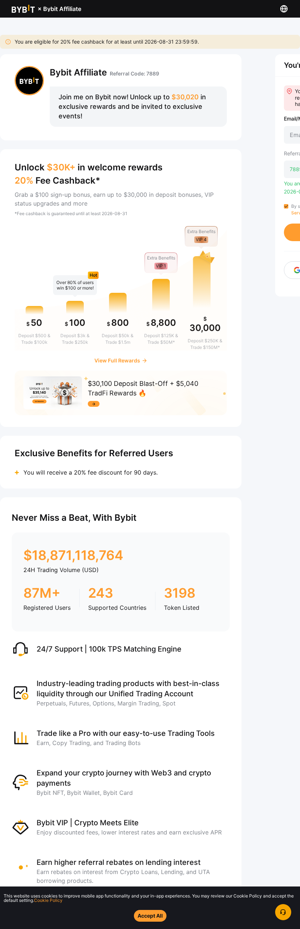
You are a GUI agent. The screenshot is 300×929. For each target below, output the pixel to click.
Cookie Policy (48, 900)
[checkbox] (286, 206)
